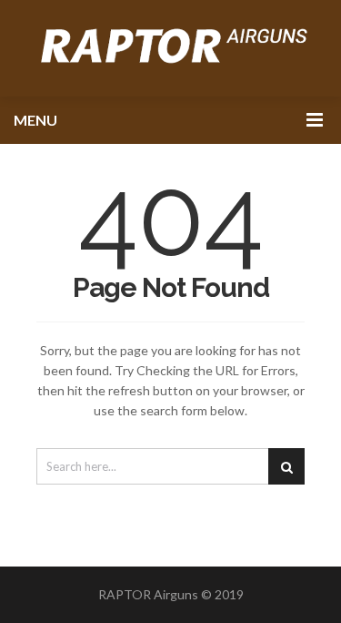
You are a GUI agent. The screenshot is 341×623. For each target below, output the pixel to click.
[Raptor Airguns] (170, 48)
